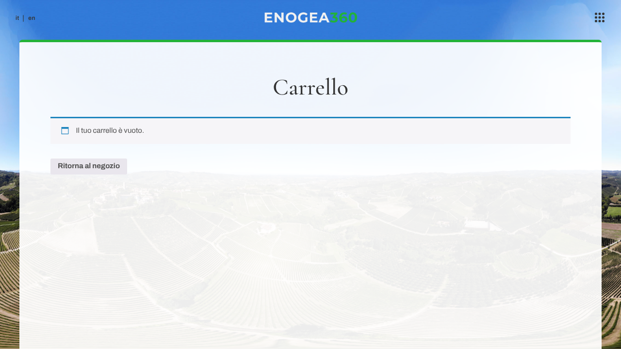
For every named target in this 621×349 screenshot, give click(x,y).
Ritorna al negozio (89, 166)
